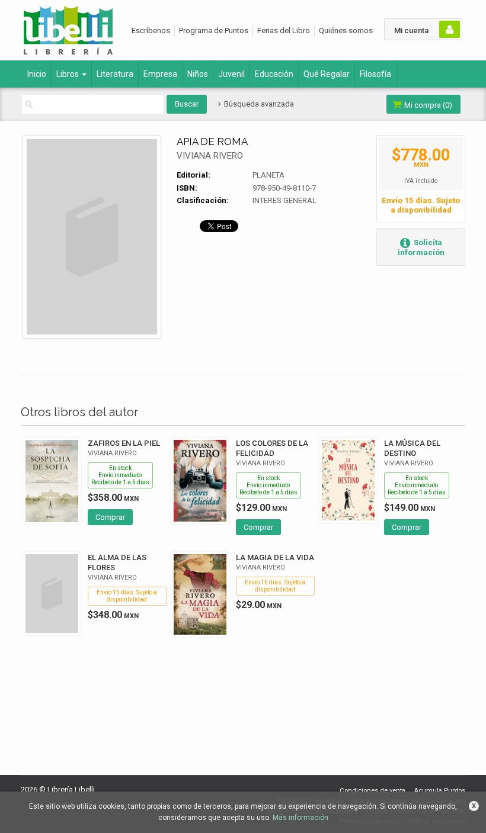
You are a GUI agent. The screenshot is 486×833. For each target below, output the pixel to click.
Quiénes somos (346, 30)
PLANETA (268, 175)
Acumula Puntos (439, 790)
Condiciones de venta (372, 790)
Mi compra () (427, 105)
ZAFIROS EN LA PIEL (124, 443)
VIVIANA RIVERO (210, 155)
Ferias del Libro (283, 30)
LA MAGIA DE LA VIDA (275, 557)
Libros (68, 74)
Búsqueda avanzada (257, 104)
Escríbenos (151, 30)
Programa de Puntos (213, 30)
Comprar (110, 517)
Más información (300, 817)
